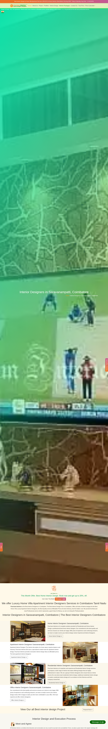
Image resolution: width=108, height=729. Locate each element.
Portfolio (46, 5)
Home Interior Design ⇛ (55, 636)
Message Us (59, 599)
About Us (35, 5)
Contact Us (74, 5)
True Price (81, 5)
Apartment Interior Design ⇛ (19, 657)
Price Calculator (89, 5)
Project (41, 5)
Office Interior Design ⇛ (17, 700)
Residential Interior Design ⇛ (57, 682)
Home (29, 5)
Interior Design (54, 5)
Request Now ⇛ (87, 709)
